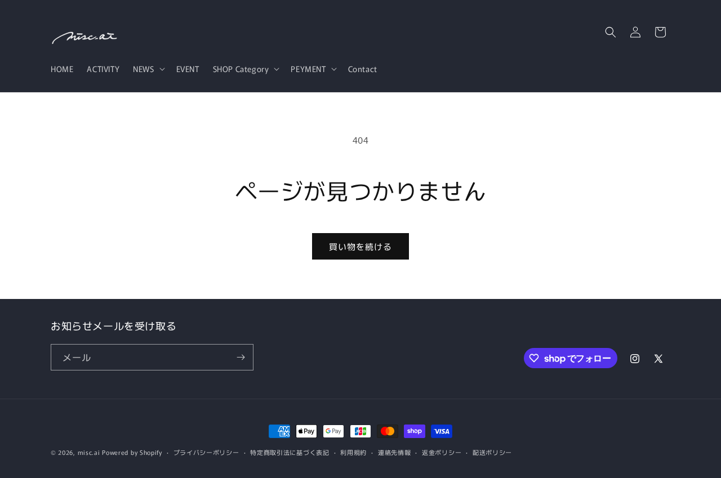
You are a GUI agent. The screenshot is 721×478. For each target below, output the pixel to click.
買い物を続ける (360, 246)
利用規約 (353, 452)
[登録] (240, 357)
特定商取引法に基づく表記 (289, 452)
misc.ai (89, 452)
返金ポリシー (441, 452)
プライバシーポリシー (206, 452)
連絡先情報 (394, 452)
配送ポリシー (492, 452)
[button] (147, 69)
